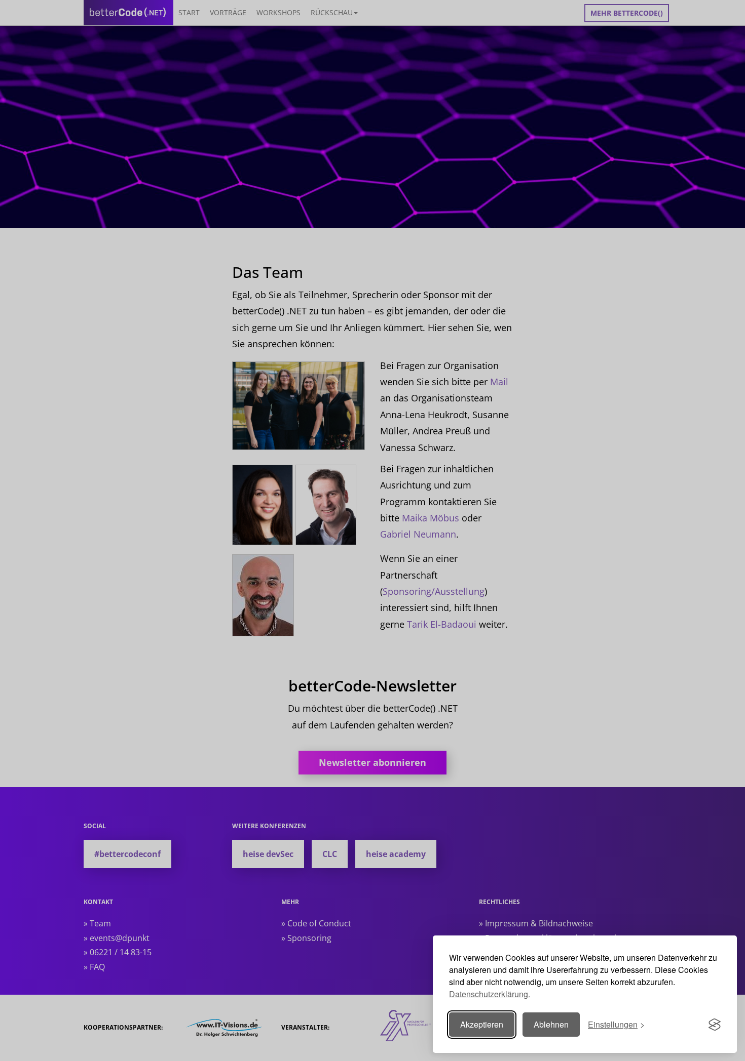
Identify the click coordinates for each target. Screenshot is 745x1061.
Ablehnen (551, 1024)
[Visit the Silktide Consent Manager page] (715, 1024)
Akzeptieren (481, 1024)
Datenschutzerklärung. (489, 994)
